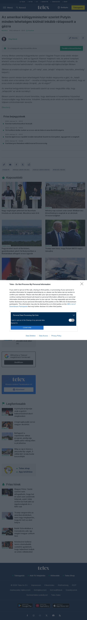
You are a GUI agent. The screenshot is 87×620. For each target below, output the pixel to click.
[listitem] (43, 315)
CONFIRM (27, 327)
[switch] (72, 320)
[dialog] (43, 310)
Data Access (43, 336)
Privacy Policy (56, 336)
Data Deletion (31, 336)
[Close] (82, 284)
